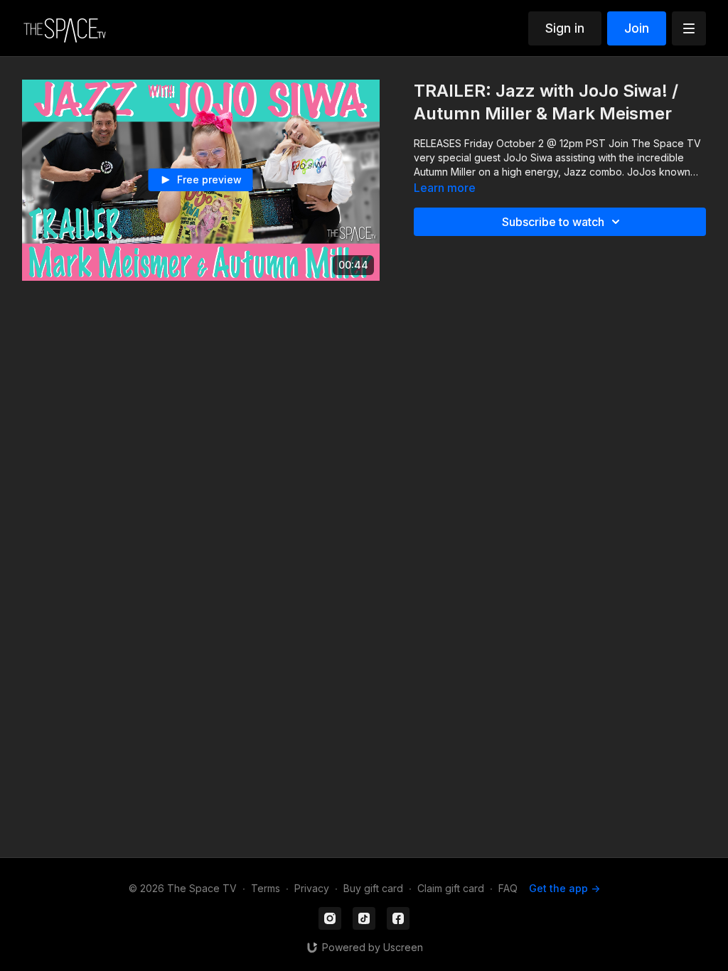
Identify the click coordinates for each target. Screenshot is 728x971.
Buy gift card (373, 888)
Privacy (311, 888)
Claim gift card (450, 888)
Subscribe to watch (553, 222)
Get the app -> (564, 888)
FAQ (508, 888)
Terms (265, 888)
